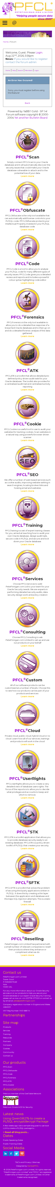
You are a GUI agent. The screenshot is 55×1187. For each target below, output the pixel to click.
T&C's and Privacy (23, 1162)
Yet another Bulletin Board (31, 117)
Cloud (27, 730)
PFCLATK (7, 1081)
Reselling (27, 938)
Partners (7, 1041)
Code (27, 263)
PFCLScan (7, 1067)
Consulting (27, 632)
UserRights (27, 778)
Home (5, 42)
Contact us (8, 1056)
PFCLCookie (8, 1085)
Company (7, 1045)
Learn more (27, 176)
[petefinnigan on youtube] (22, 1153)
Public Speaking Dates (13, 1140)
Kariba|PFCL (33, 1166)
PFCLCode (7, 1074)
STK (27, 832)
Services (27, 578)
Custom (27, 680)
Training (27, 525)
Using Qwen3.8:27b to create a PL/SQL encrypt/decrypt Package (25, 1120)
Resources (7, 1038)
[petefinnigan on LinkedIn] (5, 1153)
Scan (27, 157)
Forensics (27, 317)
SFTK (27, 882)
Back (27, 103)
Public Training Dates (12, 1144)
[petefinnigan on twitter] (16, 1153)
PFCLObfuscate (10, 1070)
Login (39, 52)
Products (7, 1027)
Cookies (6, 1048)
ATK (27, 370)
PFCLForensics (9, 1077)
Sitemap (36, 1162)
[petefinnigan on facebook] (11, 1153)
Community (8, 1052)
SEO (27, 474)
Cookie (27, 424)
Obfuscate (27, 210)
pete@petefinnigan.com (24, 1001)
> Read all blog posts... (16, 1132)
